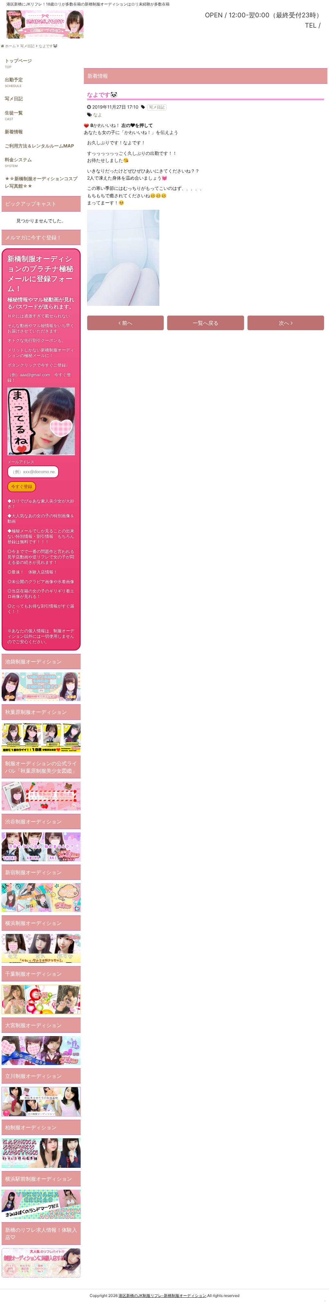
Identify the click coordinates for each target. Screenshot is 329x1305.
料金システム (18, 159)
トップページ (18, 60)
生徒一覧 (14, 112)
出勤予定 (14, 79)
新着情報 (14, 131)
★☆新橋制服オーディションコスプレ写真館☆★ (41, 182)
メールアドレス (20, 462)
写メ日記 (14, 98)
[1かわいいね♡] (86, 125)
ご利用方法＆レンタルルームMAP (39, 145)
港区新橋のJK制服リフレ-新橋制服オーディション (162, 1295)
